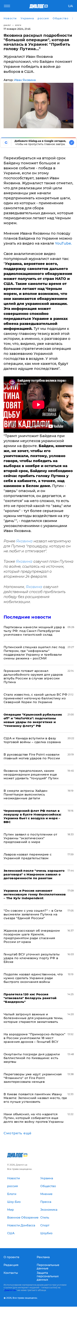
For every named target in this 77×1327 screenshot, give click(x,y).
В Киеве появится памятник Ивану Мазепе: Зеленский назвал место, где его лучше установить (35, 1097)
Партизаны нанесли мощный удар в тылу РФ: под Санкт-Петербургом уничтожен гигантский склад (34, 630)
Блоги (18, 25)
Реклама (43, 1257)
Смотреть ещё (18, 1133)
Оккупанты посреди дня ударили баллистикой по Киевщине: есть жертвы (32, 1057)
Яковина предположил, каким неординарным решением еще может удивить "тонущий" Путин (31, 774)
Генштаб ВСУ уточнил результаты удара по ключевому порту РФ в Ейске (32, 958)
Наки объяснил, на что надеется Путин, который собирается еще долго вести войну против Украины (34, 1117)
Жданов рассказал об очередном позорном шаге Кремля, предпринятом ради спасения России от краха (32, 936)
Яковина (24, 541)
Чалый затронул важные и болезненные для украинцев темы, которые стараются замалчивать (33, 1018)
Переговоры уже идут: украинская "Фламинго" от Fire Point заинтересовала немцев (33, 1077)
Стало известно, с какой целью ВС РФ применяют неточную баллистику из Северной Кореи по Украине (35, 698)
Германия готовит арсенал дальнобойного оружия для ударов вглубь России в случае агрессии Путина (33, 676)
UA (70, 6)
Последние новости (27, 617)
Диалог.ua (10, 1290)
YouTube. (63, 243)
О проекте (11, 1257)
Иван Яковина (25, 80)
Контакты (11, 1273)
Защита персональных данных (48, 1276)
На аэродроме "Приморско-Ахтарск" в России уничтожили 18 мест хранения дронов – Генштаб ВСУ (34, 1038)
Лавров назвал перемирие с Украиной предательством (28, 856)
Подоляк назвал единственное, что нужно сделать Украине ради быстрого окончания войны (33, 978)
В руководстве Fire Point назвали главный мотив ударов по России (32, 756)
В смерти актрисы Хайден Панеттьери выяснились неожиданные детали (26, 794)
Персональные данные (48, 1266)
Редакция (11, 1265)
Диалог (7, 25)
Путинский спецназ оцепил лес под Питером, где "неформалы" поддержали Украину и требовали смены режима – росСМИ (34, 652)
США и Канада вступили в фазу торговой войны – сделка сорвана (32, 740)
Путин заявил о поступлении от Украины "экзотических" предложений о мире (30, 838)
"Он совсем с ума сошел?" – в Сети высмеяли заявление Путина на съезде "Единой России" (33, 914)
